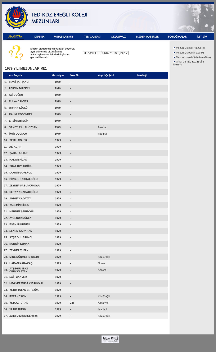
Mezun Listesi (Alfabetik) (190, 52)
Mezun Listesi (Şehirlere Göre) (193, 57)
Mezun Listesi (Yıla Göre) (190, 47)
